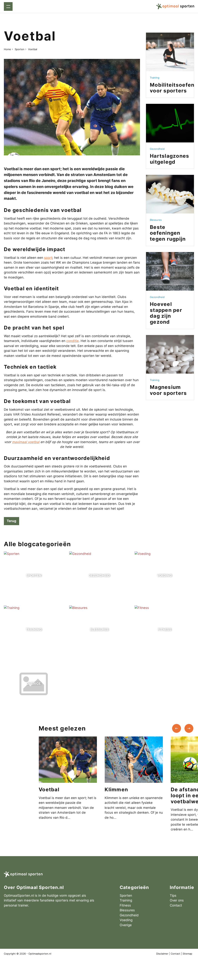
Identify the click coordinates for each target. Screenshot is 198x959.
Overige (126, 925)
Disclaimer (162, 953)
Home (7, 49)
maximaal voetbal (25, 442)
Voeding (126, 920)
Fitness (125, 905)
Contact (176, 905)
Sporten (19, 49)
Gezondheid (129, 915)
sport (48, 258)
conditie (72, 341)
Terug (11, 521)
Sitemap (187, 953)
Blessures (127, 910)
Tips (173, 895)
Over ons (177, 900)
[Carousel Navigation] (182, 728)
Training (126, 900)
